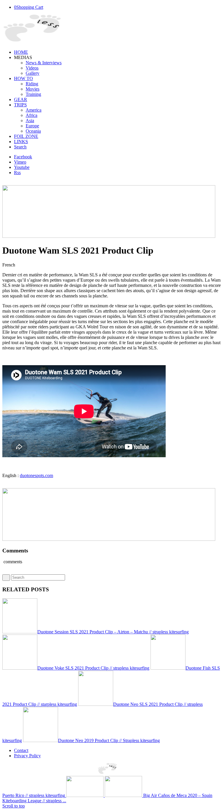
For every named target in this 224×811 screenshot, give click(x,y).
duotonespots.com (36, 475)
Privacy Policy (27, 755)
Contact (21, 750)
